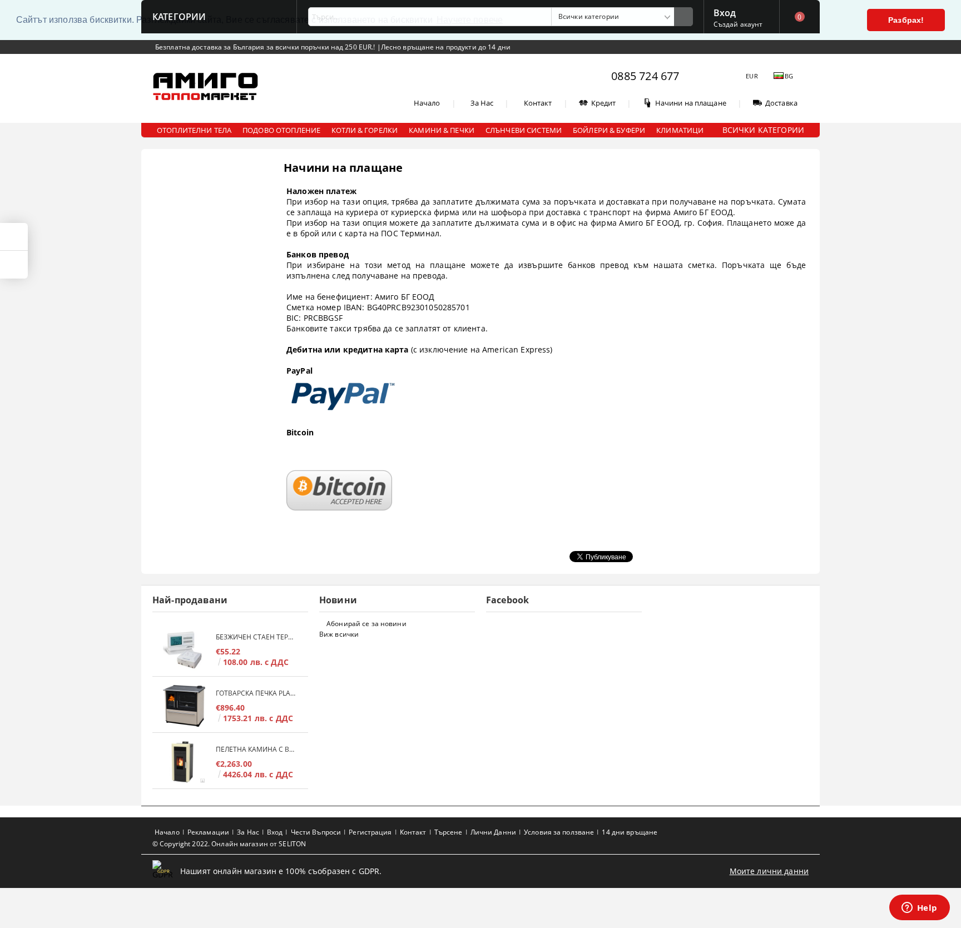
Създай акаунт (738, 24)
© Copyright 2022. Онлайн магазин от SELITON (229, 843)
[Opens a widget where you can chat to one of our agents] (919, 908)
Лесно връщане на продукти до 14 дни (446, 47)
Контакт (538, 103)
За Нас (482, 103)
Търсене (448, 832)
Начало (427, 103)
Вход (725, 12)
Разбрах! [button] (906, 20)
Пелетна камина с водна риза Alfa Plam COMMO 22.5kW (256, 749)
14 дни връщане (629, 832)
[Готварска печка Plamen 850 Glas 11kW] (184, 706)
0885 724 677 (645, 75)
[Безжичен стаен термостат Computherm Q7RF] (184, 650)
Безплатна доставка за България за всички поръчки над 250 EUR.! (266, 47)
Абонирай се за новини (366, 623)
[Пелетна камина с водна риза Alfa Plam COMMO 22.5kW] (184, 762)
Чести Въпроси (316, 832)
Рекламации (208, 832)
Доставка (781, 103)
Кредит (603, 103)
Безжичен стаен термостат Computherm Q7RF (256, 637)
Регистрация (370, 832)
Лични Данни (493, 832)
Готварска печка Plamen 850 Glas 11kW (256, 693)
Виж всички (339, 634)
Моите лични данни (769, 871)
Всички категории (763, 130)
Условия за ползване (559, 832)
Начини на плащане (690, 103)
